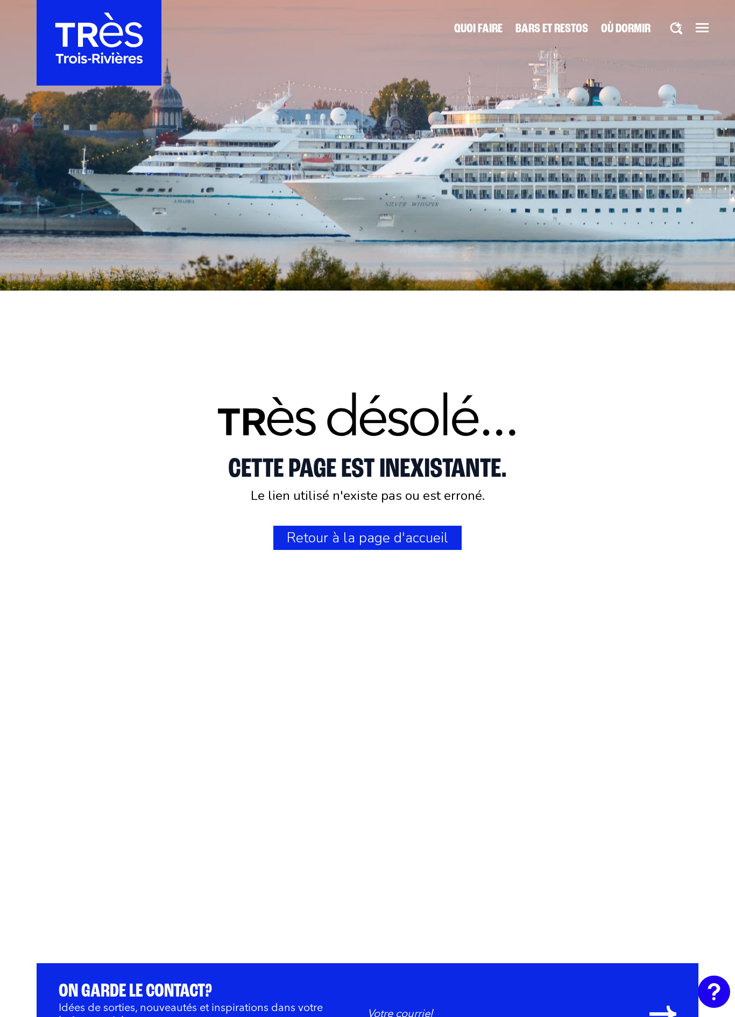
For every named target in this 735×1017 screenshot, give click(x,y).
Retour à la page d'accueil (367, 537)
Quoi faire (478, 29)
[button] (702, 27)
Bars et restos (551, 29)
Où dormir (626, 29)
